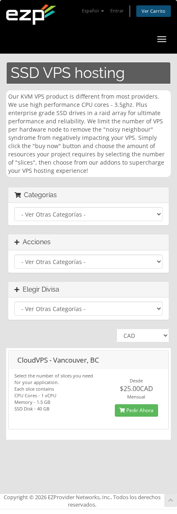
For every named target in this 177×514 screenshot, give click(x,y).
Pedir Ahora (139, 410)
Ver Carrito (153, 11)
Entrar (117, 10)
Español (91, 10)
